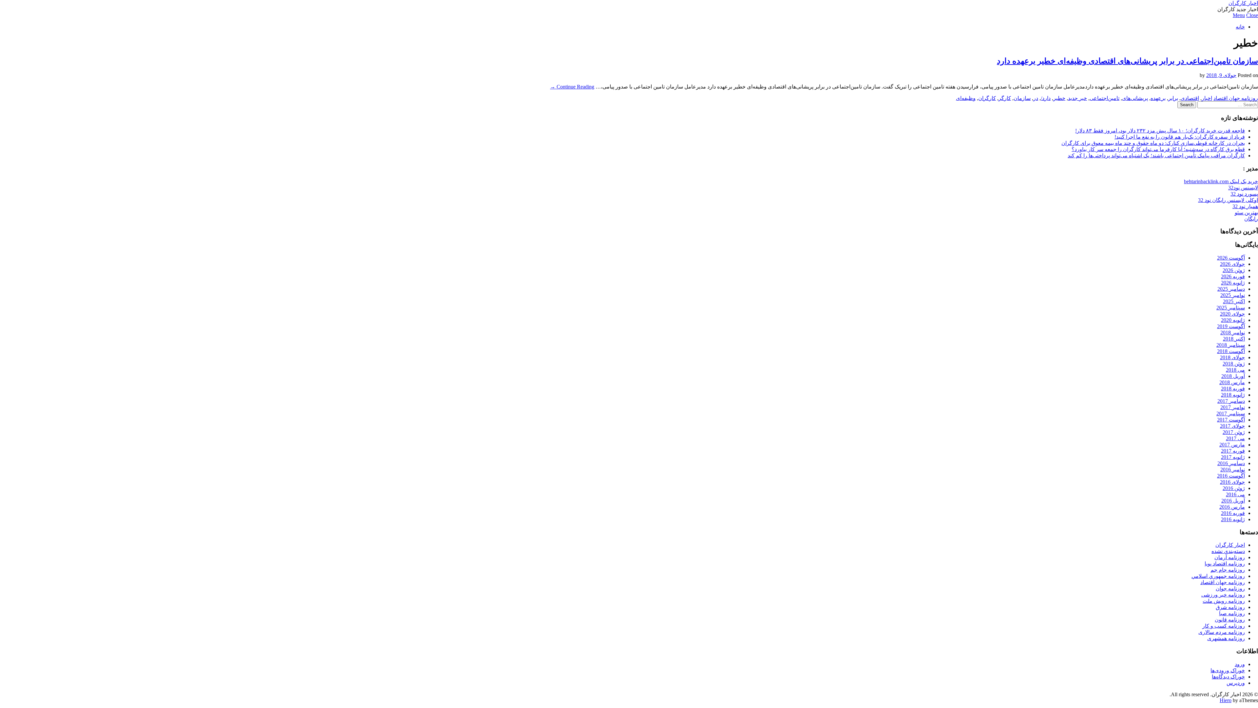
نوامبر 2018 (1232, 332)
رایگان (1251, 219)
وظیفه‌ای (966, 98)
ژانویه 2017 (1233, 457)
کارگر (1005, 98)
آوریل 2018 (1233, 376)
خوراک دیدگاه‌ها (1228, 676)
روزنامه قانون (1230, 619)
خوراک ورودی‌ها (1227, 670)
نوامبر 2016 (1232, 469)
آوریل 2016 (1233, 500)
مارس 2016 (1232, 507)
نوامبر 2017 (1232, 407)
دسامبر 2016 (1231, 463)
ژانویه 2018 (1233, 395)
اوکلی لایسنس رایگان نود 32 (1228, 200)
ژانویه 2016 (1233, 519)
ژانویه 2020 (1233, 320)
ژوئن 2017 (1234, 432)
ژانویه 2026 (1233, 282)
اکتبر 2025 (1234, 301)
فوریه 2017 (1233, 451)
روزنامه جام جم (1227, 570)
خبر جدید (1077, 98)
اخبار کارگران (1243, 3)
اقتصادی (1190, 98)
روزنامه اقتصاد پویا (1225, 563)
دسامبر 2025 (1231, 289)
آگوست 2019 (1231, 326)
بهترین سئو (1246, 212)
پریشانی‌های (1135, 98)
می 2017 (1235, 438)
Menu (1239, 15)
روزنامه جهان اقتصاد (1235, 98)
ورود (1240, 664)
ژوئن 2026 (1234, 270)
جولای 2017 (1232, 426)
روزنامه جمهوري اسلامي (1218, 576)
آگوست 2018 (1231, 351)
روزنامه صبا (1232, 613)
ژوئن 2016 (1234, 488)
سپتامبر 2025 (1230, 307)
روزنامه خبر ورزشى (1223, 595)
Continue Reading (572, 86)
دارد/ (1046, 98)
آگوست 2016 (1231, 476)
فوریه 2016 (1233, 513)
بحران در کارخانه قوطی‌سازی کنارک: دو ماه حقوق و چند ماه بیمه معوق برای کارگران (1153, 143)
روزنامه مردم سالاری (1221, 632)
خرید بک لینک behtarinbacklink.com (1221, 181)
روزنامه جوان (1230, 588)
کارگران (987, 98)
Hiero (1225, 700)
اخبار (1207, 98)
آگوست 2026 (1231, 258)
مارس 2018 (1232, 382)
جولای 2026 (1232, 264)
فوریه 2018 (1233, 388)
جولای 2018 (1232, 357)
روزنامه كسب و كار (1223, 626)
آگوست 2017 (1231, 420)
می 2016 (1235, 494)
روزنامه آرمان (1229, 557)
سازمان (1022, 98)
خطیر (1059, 98)
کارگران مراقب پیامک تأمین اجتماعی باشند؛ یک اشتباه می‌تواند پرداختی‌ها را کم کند (1156, 155)
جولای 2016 (1232, 482)
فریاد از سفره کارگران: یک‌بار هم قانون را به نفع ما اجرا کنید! (1180, 137)
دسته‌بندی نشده (1228, 551)
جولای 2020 (1232, 314)
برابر (1173, 98)
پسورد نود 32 (1244, 194)
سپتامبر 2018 (1230, 345)
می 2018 (1235, 370)
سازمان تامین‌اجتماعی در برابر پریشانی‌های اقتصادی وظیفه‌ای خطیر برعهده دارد (1127, 61)
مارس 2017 (1232, 444)
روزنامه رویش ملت (1224, 601)
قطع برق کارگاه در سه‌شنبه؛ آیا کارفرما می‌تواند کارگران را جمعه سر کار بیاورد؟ (1158, 149)
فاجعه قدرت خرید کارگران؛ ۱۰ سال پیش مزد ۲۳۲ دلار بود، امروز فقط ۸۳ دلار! (1160, 130)
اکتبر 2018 (1234, 339)
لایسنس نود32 (1243, 187)
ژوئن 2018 (1234, 363)
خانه (1240, 27)
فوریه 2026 (1233, 276)
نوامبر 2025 (1232, 295)
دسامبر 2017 (1231, 401)
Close (1252, 15)
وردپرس (1236, 683)
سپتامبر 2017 (1230, 413)
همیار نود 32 (1245, 206)
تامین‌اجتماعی (1104, 98)
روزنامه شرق (1230, 607)
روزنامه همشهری (1226, 638)
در (1035, 98)
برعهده (1158, 98)
